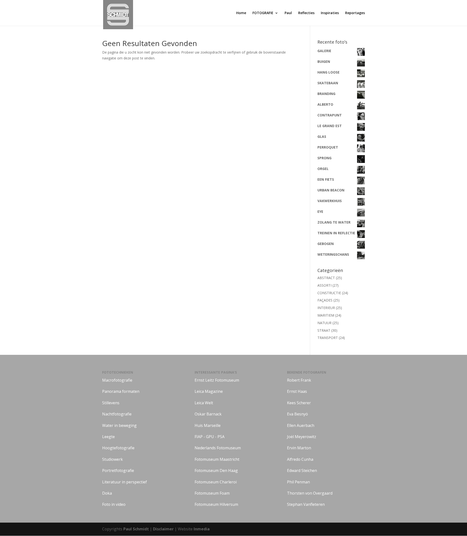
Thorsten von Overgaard (309, 493)
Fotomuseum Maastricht (217, 459)
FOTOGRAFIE (262, 13)
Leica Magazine (209, 391)
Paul (288, 13)
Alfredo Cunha (300, 459)
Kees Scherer (299, 402)
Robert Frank (299, 380)
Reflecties (306, 13)
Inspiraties (330, 13)
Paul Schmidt (136, 529)
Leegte (108, 436)
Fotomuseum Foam (212, 493)
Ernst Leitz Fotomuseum (217, 380)
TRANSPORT (327, 337)
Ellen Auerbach (300, 425)
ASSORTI (324, 285)
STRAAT (323, 330)
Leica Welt (204, 402)
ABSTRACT (326, 277)
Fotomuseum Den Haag (216, 470)
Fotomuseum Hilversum (216, 504)
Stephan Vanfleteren (306, 504)
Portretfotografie (118, 470)
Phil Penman (298, 482)
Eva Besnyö (297, 414)
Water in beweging (119, 425)
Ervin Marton (299, 448)
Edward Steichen (302, 470)
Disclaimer (164, 529)
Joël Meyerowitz (301, 436)
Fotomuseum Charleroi (216, 482)
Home (241, 13)
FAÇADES (324, 300)
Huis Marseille (208, 425)
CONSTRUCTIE (329, 293)
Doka (107, 493)
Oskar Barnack (208, 414)
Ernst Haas (297, 391)
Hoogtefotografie (118, 448)
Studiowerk (112, 459)
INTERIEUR (326, 307)
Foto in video (114, 504)
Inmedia (202, 529)
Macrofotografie (117, 380)
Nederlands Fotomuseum (218, 448)
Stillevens (110, 402)
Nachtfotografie (117, 414)
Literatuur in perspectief (124, 482)
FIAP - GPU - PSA (210, 436)
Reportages (355, 13)
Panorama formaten (120, 391)
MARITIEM (325, 315)
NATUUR (324, 322)
